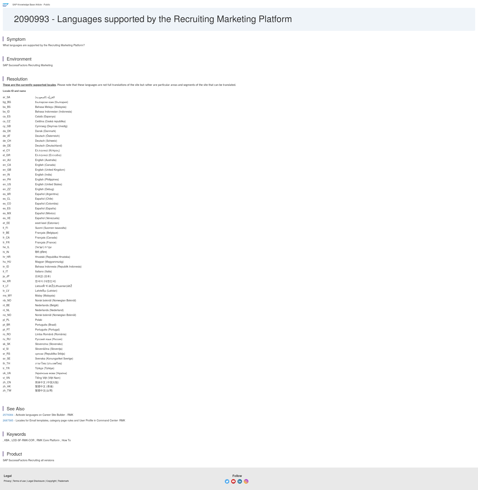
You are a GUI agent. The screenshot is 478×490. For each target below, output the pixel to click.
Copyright (51, 480)
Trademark (63, 480)
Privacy (7, 480)
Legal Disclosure (36, 480)
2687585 (8, 420)
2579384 (8, 415)
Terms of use (19, 480)
